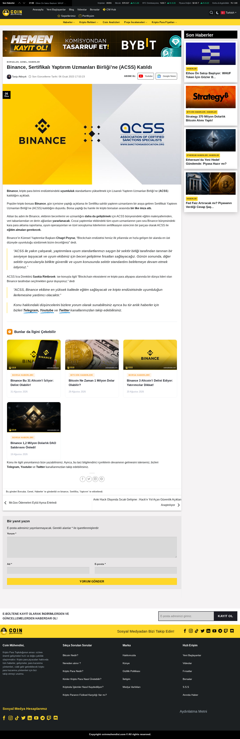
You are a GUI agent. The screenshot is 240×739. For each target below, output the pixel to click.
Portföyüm (88, 15)
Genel (23, 62)
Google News (169, 76)
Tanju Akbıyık (19, 76)
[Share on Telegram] (102, 479)
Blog (71, 9)
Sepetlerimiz (68, 15)
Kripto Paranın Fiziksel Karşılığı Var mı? (85, 694)
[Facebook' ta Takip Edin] (185, 631)
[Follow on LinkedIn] (208, 631)
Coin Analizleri (111, 22)
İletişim (126, 679)
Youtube (149, 76)
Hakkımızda (129, 655)
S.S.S (186, 687)
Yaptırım (84, 491)
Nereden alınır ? (72, 663)
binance (64, 491)
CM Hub (111, 9)
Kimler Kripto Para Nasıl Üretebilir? (82, 679)
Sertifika (74, 491)
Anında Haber (190, 694)
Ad (9, 564)
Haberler (68, 22)
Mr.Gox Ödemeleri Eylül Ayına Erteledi (32, 502)
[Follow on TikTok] (197, 631)
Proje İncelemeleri (134, 22)
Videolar (82, 9)
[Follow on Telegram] (220, 631)
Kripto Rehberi (87, 22)
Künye (126, 663)
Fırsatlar (187, 671)
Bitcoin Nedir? (70, 655)
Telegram (30, 310)
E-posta (100, 564)
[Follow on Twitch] (226, 631)
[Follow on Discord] (232, 631)
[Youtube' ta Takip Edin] (214, 631)
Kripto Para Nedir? (73, 671)
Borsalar (95, 9)
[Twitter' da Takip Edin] (203, 631)
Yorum (11, 533)
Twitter (64, 310)
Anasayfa (38, 9)
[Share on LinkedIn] (95, 479)
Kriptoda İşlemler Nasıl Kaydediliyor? (83, 687)
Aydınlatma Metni (193, 711)
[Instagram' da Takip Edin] (191, 631)
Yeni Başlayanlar (56, 9)
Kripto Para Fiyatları (163, 22)
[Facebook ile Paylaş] (83, 479)
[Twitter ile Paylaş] (89, 479)
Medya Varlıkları (132, 687)
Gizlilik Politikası (131, 671)
